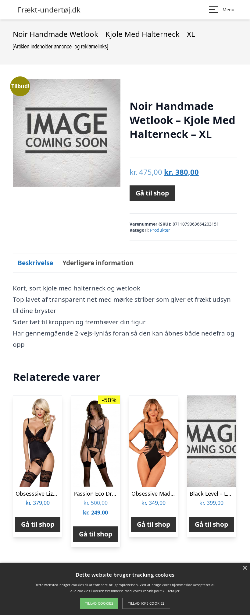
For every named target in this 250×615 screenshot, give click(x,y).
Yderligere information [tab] (98, 262)
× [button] (244, 568)
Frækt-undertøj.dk (49, 10)
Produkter (160, 230)
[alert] (125, 589)
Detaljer (172, 591)
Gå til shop (152, 193)
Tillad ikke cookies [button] (146, 603)
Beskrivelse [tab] (35, 262)
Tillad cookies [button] (99, 603)
